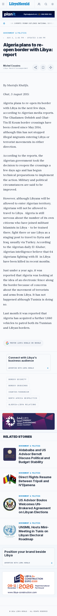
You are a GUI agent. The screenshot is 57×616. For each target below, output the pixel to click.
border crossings (18, 385)
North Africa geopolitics (23, 398)
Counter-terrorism (19, 392)
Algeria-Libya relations (22, 404)
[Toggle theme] (52, 4)
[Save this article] (43, 67)
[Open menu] (3, 4)
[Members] (39, 4)
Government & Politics (14, 33)
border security (17, 379)
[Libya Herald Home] (19, 4)
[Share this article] (35, 67)
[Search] (46, 4)
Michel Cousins (11, 65)
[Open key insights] (51, 67)
